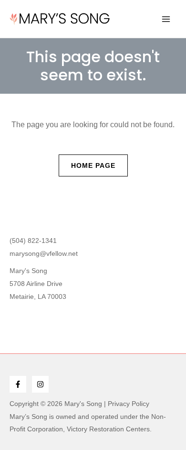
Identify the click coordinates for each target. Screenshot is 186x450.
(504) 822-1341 (33, 240)
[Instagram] (40, 384)
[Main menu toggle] (165, 19)
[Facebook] (18, 384)
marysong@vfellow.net (44, 253)
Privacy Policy (128, 403)
